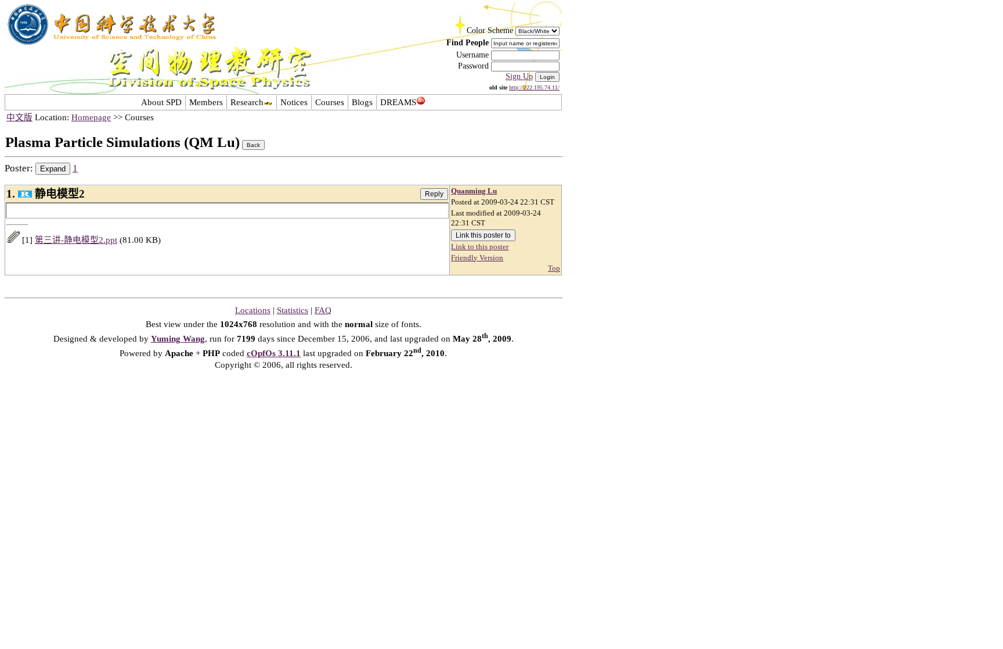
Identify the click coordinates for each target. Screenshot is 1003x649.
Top (554, 268)
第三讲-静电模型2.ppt (76, 240)
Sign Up (519, 76)
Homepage (91, 117)
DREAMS (398, 102)
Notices (294, 102)
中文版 (19, 117)
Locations (252, 310)
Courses (329, 102)
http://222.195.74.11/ (534, 87)
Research (247, 102)
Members (206, 102)
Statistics (292, 310)
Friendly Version (477, 258)
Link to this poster (479, 247)
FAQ (323, 310)
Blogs (362, 102)
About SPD (161, 102)
